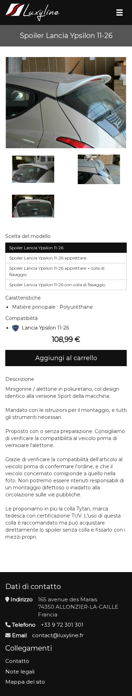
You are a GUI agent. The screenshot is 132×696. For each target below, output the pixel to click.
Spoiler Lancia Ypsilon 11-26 (36, 247)
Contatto (17, 661)
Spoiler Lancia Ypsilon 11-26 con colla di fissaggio (57, 284)
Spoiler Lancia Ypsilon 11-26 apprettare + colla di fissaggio (57, 271)
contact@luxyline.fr (57, 635)
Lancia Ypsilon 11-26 (45, 328)
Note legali (19, 671)
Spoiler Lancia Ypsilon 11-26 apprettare (47, 258)
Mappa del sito (25, 681)
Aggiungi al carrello (66, 358)
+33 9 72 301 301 (62, 624)
